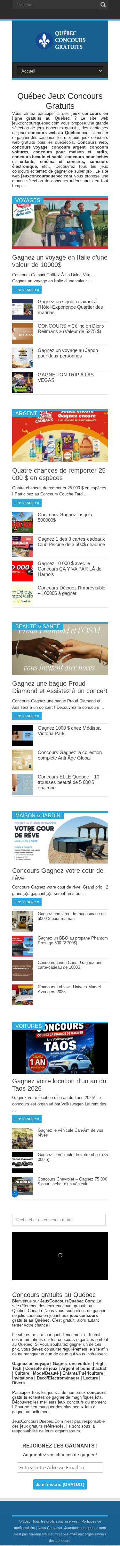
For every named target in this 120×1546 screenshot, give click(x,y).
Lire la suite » (26, 289)
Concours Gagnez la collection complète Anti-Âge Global (70, 755)
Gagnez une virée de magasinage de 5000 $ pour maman (72, 916)
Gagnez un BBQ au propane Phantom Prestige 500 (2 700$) (73, 940)
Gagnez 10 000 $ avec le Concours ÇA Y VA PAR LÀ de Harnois (69, 569)
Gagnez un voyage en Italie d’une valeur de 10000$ (60, 261)
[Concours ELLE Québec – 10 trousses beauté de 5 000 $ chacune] (22, 793)
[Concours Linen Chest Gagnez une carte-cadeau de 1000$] (22, 979)
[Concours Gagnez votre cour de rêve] (60, 862)
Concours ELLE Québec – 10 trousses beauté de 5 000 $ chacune (68, 782)
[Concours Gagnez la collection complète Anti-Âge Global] (22, 769)
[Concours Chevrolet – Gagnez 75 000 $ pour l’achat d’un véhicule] (22, 1196)
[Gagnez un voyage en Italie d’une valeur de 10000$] (60, 247)
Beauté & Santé (37, 626)
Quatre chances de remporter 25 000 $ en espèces (59, 474)
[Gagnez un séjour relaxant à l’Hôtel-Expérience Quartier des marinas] (22, 318)
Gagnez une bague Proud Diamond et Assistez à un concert (60, 687)
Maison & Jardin (37, 815)
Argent (26, 413)
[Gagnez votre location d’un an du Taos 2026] (60, 1072)
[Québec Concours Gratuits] (60, 46)
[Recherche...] (103, 5)
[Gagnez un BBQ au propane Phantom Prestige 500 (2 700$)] (22, 955)
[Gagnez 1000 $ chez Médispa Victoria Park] (22, 744)
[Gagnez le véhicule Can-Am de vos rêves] (22, 1147)
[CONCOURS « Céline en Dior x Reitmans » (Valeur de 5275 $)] (22, 342)
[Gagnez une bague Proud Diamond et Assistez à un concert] (60, 673)
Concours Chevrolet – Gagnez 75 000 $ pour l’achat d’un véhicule (72, 1181)
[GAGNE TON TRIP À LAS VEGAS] (22, 391)
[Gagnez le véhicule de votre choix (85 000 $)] (22, 1171)
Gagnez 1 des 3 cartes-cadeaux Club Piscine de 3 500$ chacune (71, 541)
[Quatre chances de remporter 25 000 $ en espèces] (60, 460)
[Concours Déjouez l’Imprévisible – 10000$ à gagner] (22, 604)
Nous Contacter (50, 1528)
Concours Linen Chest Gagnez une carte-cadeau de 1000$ (70, 965)
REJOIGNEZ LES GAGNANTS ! (60, 1445)
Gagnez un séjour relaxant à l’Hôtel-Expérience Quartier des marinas (70, 307)
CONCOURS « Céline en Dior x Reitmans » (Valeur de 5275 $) (71, 328)
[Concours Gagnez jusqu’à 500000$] (22, 531)
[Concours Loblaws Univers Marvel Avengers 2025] (22, 1003)
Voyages (27, 200)
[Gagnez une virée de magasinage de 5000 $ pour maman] (22, 930)
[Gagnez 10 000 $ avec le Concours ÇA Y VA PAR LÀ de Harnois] (22, 580)
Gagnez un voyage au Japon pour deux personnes (68, 353)
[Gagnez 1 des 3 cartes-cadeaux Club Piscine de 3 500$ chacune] (22, 555)
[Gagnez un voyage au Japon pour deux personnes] (22, 367)
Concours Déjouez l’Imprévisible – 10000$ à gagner (71, 590)
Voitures (28, 1026)
